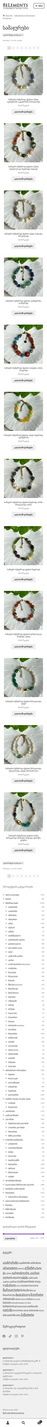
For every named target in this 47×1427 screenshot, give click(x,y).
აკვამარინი (12, 911)
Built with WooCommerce (13, 1413)
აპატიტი (21, 1268)
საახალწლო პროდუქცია (18, 1197)
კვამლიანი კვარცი (15, 956)
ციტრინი (11, 1058)
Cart (36, 1421)
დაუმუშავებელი (14, 935)
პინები (10, 1152)
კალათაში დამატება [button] (23, 112)
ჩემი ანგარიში (8, 1423)
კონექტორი (12, 1144)
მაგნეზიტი (25, 1285)
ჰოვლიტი (12, 1066)
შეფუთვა (8, 1205)
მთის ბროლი (13, 993)
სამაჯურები (12, 1087)
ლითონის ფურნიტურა (14, 1140)
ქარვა (26, 1310)
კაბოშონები (10, 1111)
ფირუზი (11, 1042)
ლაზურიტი (12, 968)
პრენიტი (11, 1009)
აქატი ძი (11, 927)
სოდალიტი (22, 1306)
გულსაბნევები (13, 1082)
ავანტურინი (12, 907)
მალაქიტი (12, 972)
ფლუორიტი (13, 1046)
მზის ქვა (33, 1290)
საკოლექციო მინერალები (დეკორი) (19, 1184)
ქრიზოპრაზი (13, 1054)
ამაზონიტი (12, 915)
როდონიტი (12, 1017)
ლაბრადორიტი (25, 1281)
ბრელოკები (13, 1078)
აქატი (10, 923)
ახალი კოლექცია (12, 895)
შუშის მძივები (10, 1209)
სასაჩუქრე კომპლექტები (15, 1189)
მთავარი (9, 15)
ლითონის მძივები (15, 1148)
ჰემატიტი (11, 1062)
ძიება (23, 1423)
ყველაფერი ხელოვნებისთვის (17, 1201)
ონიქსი (18, 1299)
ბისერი (8, 899)
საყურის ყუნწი (13, 1160)
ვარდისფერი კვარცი (16, 940)
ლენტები (11, 1103)
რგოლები (12, 1156)
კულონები (9, 1119)
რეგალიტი (12, 1013)
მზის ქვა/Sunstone (15, 984)
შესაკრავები (13, 1172)
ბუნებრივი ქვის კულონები (18, 1123)
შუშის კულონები (14, 1136)
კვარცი (11, 960)
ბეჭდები (11, 1074)
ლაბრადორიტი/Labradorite (19, 964)
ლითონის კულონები (16, 1127)
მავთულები (12, 1107)
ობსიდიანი (12, 1001)
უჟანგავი (11, 1168)
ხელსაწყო (9, 1213)
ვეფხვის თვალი (14, 944)
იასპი (10, 952)
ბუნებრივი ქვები (11, 903)
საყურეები (12, 1091)
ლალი (18, 1285)
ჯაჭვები (11, 1176)
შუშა (5, 1315)
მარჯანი (11, 980)
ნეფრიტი (11, 997)
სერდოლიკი (10, 1306)
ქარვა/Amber (13, 1050)
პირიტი (11, 1005)
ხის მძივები (9, 1217)
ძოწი (18, 1315)
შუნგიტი (41, 1310)
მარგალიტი (13, 976)
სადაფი (11, 1021)
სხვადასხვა (12, 1033)
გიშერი (11, 931)
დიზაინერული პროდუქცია (24, 15)
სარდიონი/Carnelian (16, 1025)
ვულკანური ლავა (15, 948)
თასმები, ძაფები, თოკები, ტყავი (17, 1099)
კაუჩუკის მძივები (11, 1115)
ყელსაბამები (13, 1095)
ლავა (38, 1281)
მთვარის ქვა (13, 989)
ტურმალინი (12, 1038)
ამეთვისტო (12, 919)
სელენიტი (12, 1029)
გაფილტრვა (10, 1238)
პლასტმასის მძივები (13, 1180)
